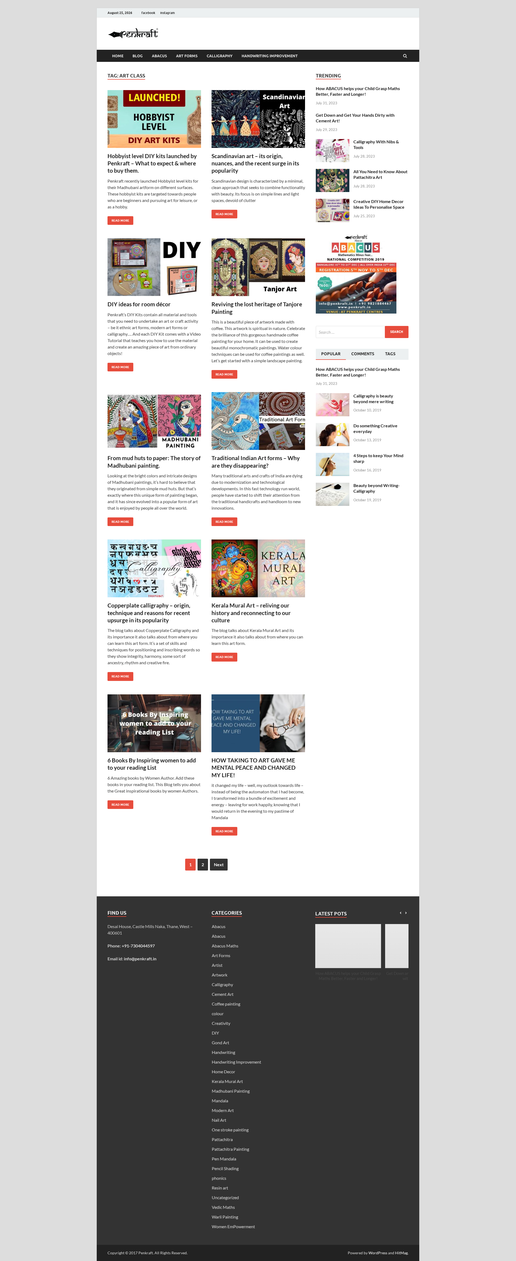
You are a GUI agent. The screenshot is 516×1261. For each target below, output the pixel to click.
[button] (406, 913)
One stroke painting (230, 1129)
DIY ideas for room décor (139, 304)
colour (218, 1013)
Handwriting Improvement (270, 56)
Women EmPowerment (233, 1226)
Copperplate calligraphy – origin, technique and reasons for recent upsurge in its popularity (149, 612)
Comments (362, 353)
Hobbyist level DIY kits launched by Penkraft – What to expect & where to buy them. (152, 163)
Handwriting (223, 1052)
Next (219, 864)
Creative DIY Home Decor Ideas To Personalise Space (378, 204)
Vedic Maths (223, 1207)
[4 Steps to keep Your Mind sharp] (332, 456)
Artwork (219, 974)
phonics (219, 1178)
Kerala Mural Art (227, 1081)
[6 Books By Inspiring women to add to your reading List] (154, 725)
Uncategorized (225, 1197)
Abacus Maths (225, 945)
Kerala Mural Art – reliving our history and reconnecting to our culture (251, 612)
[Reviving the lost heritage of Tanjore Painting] (258, 269)
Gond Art (220, 1042)
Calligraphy (219, 56)
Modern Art (223, 1110)
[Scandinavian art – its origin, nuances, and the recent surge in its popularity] (258, 121)
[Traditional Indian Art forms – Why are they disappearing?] (258, 423)
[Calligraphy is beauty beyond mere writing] (332, 396)
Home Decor (223, 1071)
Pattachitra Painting (230, 1149)
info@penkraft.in (140, 958)
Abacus (159, 56)
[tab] (331, 354)
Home (117, 56)
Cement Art (223, 994)
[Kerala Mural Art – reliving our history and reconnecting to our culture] (258, 570)
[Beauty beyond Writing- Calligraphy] (332, 485)
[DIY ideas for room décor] (154, 269)
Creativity (221, 1023)
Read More (118, 219)
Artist (217, 965)
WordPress (377, 1253)
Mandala (220, 1100)
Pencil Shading (225, 1168)
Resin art (220, 1187)
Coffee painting (226, 1003)
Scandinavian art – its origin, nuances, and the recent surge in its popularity (255, 163)
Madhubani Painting (231, 1090)
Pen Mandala (224, 1158)
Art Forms (187, 56)
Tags (390, 353)
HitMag (401, 1253)
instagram (167, 13)
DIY (215, 1032)
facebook (148, 13)
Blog (137, 56)
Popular (331, 353)
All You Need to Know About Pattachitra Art (380, 174)
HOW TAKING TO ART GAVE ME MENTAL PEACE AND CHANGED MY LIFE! (254, 767)
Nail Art (219, 1120)
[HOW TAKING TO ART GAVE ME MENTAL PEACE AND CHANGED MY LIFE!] (258, 725)
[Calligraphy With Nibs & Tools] (332, 142)
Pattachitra (222, 1139)
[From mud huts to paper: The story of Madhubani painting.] (154, 423)
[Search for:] (362, 332)
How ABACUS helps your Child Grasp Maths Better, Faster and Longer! (358, 91)
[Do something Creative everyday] (332, 426)
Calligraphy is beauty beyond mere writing (373, 398)
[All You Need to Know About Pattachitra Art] (332, 172)
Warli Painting (225, 1216)
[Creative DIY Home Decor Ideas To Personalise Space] (332, 201)
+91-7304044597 (138, 945)
